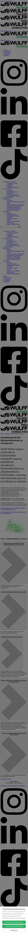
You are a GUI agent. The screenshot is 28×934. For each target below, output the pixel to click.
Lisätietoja (14, 930)
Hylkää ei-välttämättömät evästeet (14, 926)
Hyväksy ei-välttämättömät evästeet (14, 922)
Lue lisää (23, 918)
